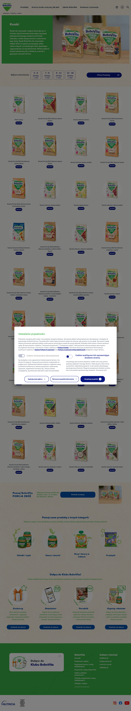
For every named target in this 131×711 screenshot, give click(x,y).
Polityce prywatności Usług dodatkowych (71, 350)
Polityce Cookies (63, 348)
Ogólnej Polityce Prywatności (44, 350)
